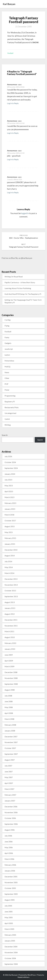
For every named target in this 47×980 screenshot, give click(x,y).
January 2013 (10, 608)
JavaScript (9, 349)
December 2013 (11, 579)
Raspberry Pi (10, 401)
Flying (7, 326)
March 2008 (9, 719)
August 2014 (10, 555)
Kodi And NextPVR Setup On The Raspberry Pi (23, 294)
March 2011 (9, 631)
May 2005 (9, 917)
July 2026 (8, 456)
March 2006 (9, 859)
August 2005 (10, 900)
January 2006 (10, 871)
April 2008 (9, 713)
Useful (7, 419)
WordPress (31, 975)
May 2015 (9, 532)
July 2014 (8, 561)
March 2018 (9, 515)
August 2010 (10, 637)
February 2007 (10, 795)
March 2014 (9, 573)
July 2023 (8, 480)
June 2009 (9, 655)
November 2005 (11, 882)
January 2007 (10, 801)
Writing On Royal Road (14, 276)
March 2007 (9, 789)
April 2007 (9, 783)
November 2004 (11, 952)
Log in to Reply (13, 103)
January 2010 (10, 649)
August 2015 (10, 526)
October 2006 (10, 818)
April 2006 (9, 853)
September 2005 (11, 894)
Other (7, 378)
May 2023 (9, 485)
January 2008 (10, 731)
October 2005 (10, 888)
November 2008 (11, 678)
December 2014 (11, 550)
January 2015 (10, 544)
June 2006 (9, 841)
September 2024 (11, 468)
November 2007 (11, 742)
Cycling (7, 320)
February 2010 (10, 643)
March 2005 (9, 929)
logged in (25, 213)
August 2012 (10, 614)
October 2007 (10, 748)
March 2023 (9, 497)
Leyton (7, 355)
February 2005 (10, 935)
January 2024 (10, 474)
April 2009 (9, 661)
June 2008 (9, 701)
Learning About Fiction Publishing (18, 288)
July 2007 (8, 766)
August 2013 (10, 602)
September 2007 (11, 754)
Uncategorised (10, 413)
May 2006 (9, 847)
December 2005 (11, 876)
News (7, 372)
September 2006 (11, 824)
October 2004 (10, 958)
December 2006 (11, 806)
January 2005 (10, 941)
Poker (7, 390)
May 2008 (9, 707)
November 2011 (11, 626)
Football (10, 53)
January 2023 (10, 509)
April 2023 (9, 491)
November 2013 (11, 585)
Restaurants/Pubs (12, 407)
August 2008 (10, 690)
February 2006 (10, 865)
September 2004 (11, 964)
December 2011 (11, 620)
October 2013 (10, 590)
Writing (8, 425)
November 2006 (11, 812)
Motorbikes (9, 361)
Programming (10, 396)
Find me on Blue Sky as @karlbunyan (17, 258)
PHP (6, 384)
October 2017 (10, 520)
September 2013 (11, 596)
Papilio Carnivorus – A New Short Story (20, 282)
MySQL (8, 366)
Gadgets (8, 343)
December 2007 (11, 736)
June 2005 (9, 911)
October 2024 (10, 462)
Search (5, 435)
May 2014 (9, 567)
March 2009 (9, 666)
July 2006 (8, 836)
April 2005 (9, 923)
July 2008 (8, 696)
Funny (7, 337)
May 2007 (9, 777)
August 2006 (10, 830)
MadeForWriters (23, 977)
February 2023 (10, 503)
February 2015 (10, 538)
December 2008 (11, 672)
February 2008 (10, 725)
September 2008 (11, 684)
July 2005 (8, 906)
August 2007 (10, 760)
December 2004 (11, 946)
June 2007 (9, 771)
